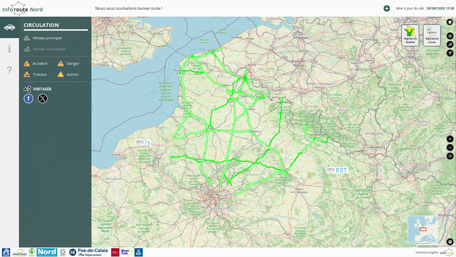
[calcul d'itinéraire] (450, 53)
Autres (72, 74)
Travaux (40, 74)
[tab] (9, 27)
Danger (73, 63)
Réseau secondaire (49, 48)
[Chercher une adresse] (450, 44)
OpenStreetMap (428, 245)
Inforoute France (449, 22)
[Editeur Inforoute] (447, 252)
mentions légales (427, 252)
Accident (40, 63)
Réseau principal (47, 37)
